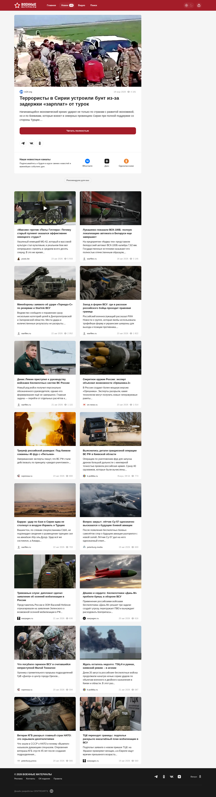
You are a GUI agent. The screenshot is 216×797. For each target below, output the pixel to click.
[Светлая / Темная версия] (188, 5)
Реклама (18, 778)
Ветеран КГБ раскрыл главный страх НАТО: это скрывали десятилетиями (44, 737)
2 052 (70, 333)
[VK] (172, 777)
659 (136, 547)
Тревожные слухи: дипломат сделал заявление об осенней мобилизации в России (40, 597)
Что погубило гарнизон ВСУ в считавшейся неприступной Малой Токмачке (44, 666)
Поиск (93, 5)
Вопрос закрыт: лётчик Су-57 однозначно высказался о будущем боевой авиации (108, 523)
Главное (51, 5)
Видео (81, 5)
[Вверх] (196, 777)
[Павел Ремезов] (84, 333)
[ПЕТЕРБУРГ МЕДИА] (84, 547)
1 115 (70, 404)
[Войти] (199, 5)
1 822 (135, 333)
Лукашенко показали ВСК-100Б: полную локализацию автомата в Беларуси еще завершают (107, 233)
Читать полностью (78, 130)
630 (71, 618)
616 (136, 618)
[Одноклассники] (164, 777)
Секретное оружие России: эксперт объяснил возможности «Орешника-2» (106, 381)
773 (136, 476)
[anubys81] (18, 258)
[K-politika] (84, 475)
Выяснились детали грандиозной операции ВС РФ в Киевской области (110, 452)
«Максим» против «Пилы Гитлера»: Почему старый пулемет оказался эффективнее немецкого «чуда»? (44, 233)
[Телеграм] (156, 777)
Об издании (44, 778)
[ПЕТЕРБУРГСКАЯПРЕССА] (18, 760)
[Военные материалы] (25, 5)
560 (136, 761)
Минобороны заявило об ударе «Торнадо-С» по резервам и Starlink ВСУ (44, 306)
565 (71, 761)
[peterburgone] (84, 618)
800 (71, 476)
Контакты (30, 778)
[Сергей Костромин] (84, 258)
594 (71, 689)
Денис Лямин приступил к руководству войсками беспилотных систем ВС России (43, 381)
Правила (58, 778)
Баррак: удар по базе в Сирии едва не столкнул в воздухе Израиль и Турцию (41, 523)
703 (71, 547)
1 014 (135, 404)
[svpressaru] (18, 475)
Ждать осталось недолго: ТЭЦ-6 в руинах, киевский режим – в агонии (109, 666)
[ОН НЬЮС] (84, 404)
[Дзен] (179, 777)
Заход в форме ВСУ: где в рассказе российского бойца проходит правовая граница (107, 308)
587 (136, 689)
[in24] (21, 92)
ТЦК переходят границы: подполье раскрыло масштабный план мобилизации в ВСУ (110, 739)
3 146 (135, 258)
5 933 (70, 258)
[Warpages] (18, 618)
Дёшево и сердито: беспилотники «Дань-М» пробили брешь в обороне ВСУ (110, 595)
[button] (23, 143)
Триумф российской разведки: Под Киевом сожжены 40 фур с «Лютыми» (44, 452)
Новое (67, 5)
